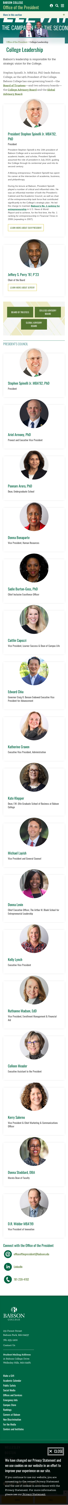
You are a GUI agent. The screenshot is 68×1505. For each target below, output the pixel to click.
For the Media (9, 1424)
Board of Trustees (14, 85)
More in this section (32, 15)
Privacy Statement (33, 1494)
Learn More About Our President (26, 227)
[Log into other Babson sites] (51, 5)
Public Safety (9, 1385)
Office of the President (21, 7)
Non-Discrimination (12, 1419)
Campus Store (9, 1405)
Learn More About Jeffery (22, 287)
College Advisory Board (22, 89)
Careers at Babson (11, 1414)
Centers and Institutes (13, 1429)
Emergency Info (10, 1400)
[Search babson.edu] (57, 5)
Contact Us (9, 1345)
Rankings (7, 1410)
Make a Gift (8, 1376)
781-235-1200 (10, 1339)
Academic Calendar (12, 1380)
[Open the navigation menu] (62, 5)
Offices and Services (12, 1395)
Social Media (9, 1390)
